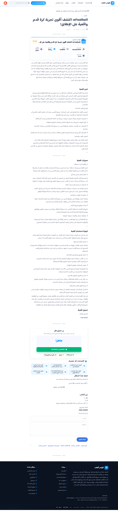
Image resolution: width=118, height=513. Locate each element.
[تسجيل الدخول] (5, 3)
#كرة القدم (84, 446)
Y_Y (83, 29)
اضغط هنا (84, 317)
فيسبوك (83, 383)
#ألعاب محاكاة (75, 446)
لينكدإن (71, 383)
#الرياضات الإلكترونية (53, 446)
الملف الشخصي (83, 407)
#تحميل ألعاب (42, 446)
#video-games (65, 446)
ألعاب (85, 16)
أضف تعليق (82, 439)
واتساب (77, 383)
